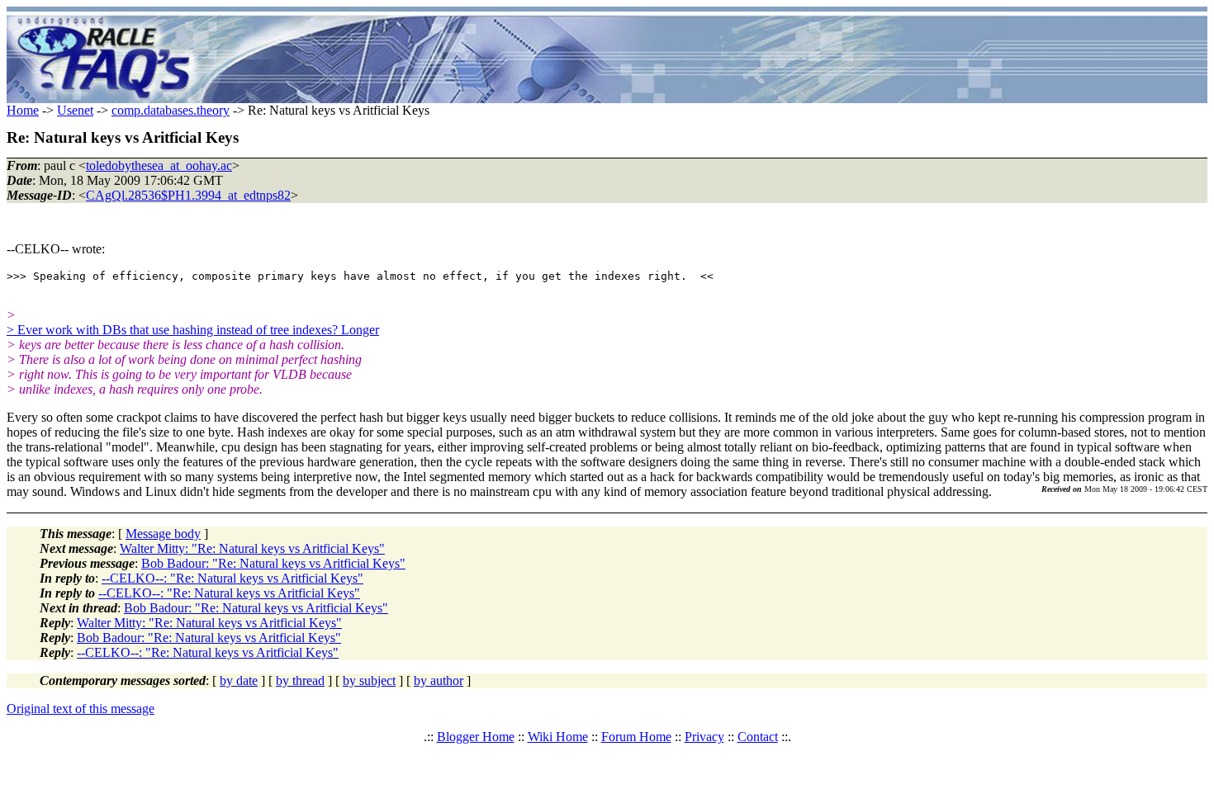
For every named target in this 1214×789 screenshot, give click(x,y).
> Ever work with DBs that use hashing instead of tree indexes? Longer (193, 330)
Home (23, 110)
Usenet (75, 110)
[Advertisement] (704, 58)
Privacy (704, 737)
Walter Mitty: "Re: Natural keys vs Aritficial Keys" (252, 548)
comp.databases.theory (170, 110)
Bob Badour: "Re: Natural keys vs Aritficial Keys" (273, 563)
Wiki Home (558, 737)
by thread (300, 680)
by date (239, 680)
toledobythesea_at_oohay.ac (159, 165)
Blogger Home (476, 737)
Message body (163, 534)
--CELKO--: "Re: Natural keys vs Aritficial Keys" (232, 578)
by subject (369, 680)
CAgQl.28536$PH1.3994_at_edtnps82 (188, 195)
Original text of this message (80, 709)
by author (438, 680)
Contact (757, 737)
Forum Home (636, 737)
